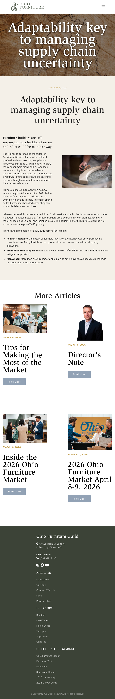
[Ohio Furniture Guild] (27, 7)
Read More (14, 382)
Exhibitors (41, 666)
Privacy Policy (43, 601)
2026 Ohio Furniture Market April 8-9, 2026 (90, 475)
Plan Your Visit (44, 661)
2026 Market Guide (46, 682)
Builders (40, 615)
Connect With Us (45, 590)
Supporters (42, 636)
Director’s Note (84, 358)
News (39, 595)
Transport (41, 631)
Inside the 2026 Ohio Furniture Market (20, 468)
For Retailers (43, 579)
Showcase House (45, 672)
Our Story (41, 585)
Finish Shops (43, 625)
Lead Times (42, 620)
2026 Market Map (45, 677)
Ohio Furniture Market (48, 656)
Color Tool (41, 642)
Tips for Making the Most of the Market (22, 358)
